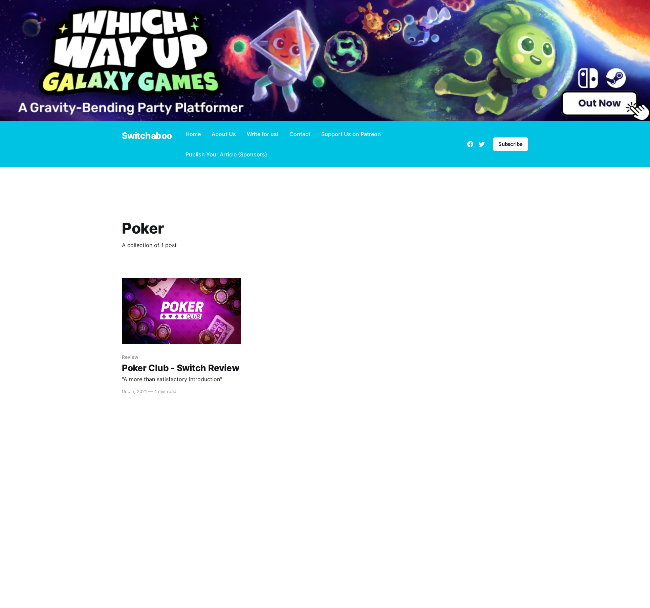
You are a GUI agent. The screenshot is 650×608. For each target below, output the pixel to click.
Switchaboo (147, 135)
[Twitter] (482, 144)
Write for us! (263, 134)
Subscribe (510, 144)
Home (193, 134)
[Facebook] (470, 144)
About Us (224, 134)
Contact (299, 134)
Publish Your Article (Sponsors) (226, 154)
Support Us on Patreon (351, 134)
